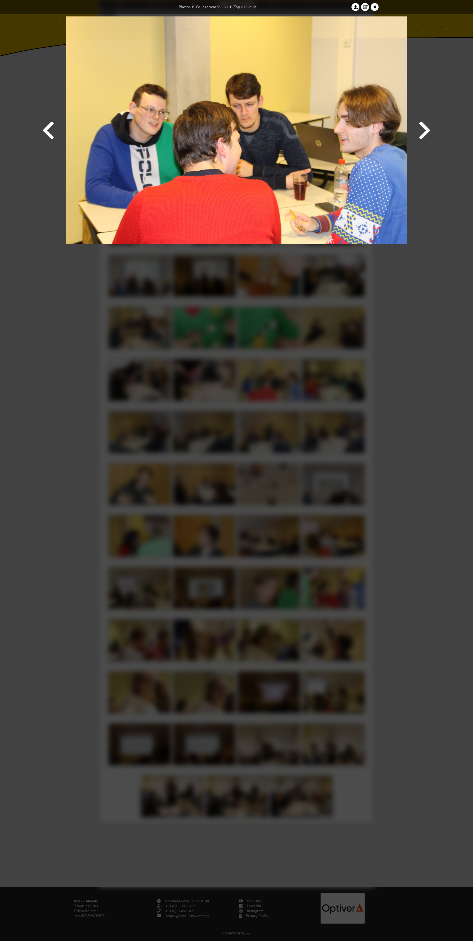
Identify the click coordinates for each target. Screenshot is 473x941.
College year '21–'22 (212, 6)
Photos (185, 6)
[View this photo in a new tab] (365, 7)
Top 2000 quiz (245, 6)
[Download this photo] (355, 7)
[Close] (375, 7)
